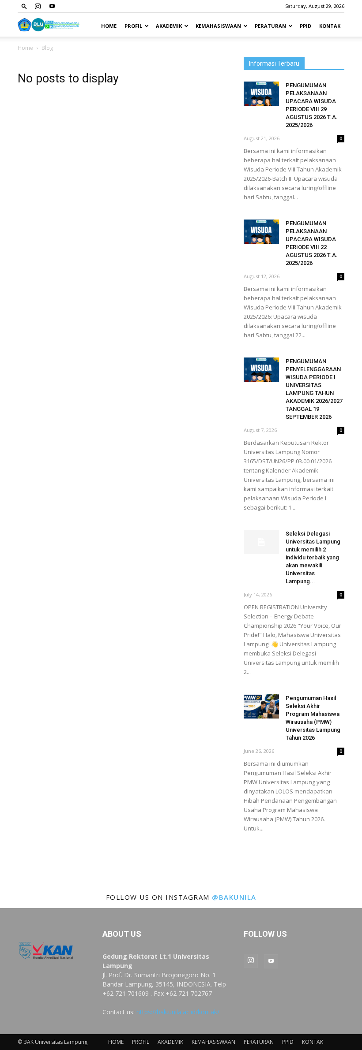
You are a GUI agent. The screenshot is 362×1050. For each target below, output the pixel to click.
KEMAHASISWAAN (218, 25)
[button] (24, 6)
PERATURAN (270, 25)
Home (25, 48)
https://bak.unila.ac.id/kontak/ (177, 1012)
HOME (109, 25)
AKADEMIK (169, 25)
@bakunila (234, 897)
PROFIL (133, 25)
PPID (305, 25)
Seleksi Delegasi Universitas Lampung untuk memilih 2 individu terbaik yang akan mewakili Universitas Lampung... (313, 557)
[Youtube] (52, 6)
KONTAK (329, 25)
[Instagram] (37, 6)
